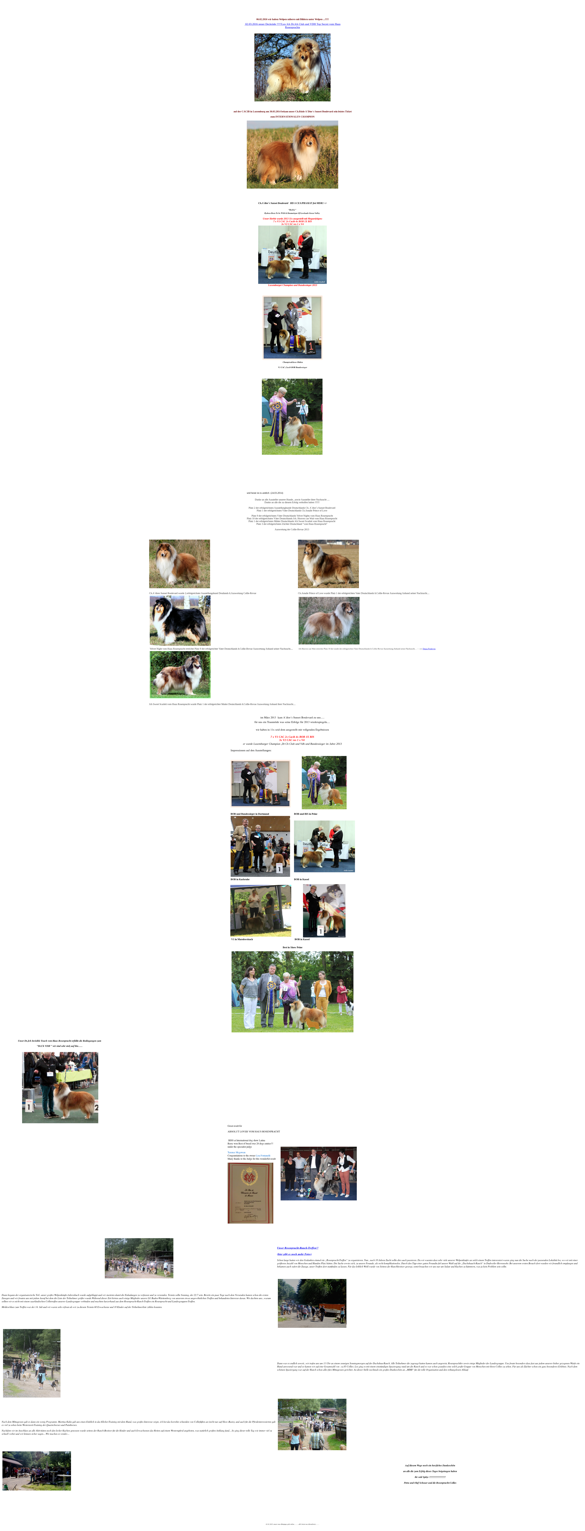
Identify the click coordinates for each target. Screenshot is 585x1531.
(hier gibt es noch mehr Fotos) (294, 1254)
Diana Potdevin (429, 649)
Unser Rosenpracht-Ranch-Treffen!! (297, 1248)
